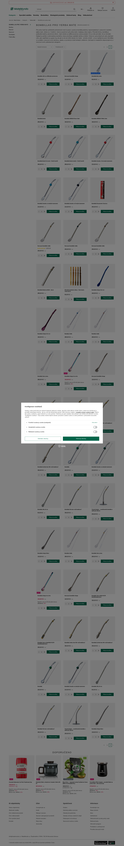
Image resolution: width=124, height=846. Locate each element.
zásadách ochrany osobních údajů (85, 412)
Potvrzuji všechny (81, 438)
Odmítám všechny (43, 438)
